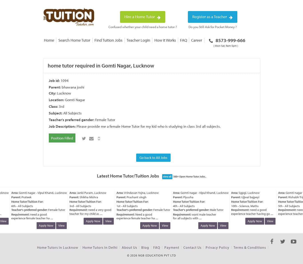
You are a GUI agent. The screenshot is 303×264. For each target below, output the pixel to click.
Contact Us (192, 247)
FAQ (183, 40)
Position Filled (62, 138)
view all (167, 176)
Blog (145, 247)
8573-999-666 (229, 42)
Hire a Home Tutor (140, 16)
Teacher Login (138, 40)
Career (196, 40)
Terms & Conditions (250, 247)
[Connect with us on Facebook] (272, 245)
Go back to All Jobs (153, 157)
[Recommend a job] (91, 138)
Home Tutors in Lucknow (57, 247)
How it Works (165, 40)
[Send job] (98, 138)
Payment (171, 247)
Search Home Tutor (74, 40)
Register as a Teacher (210, 16)
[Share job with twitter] (83, 138)
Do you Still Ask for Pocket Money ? (213, 27)
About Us (129, 247)
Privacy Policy (217, 247)
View (60, 225)
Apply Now (45, 225)
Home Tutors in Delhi (100, 247)
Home (49, 40)
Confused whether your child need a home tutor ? (142, 27)
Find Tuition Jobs (108, 40)
